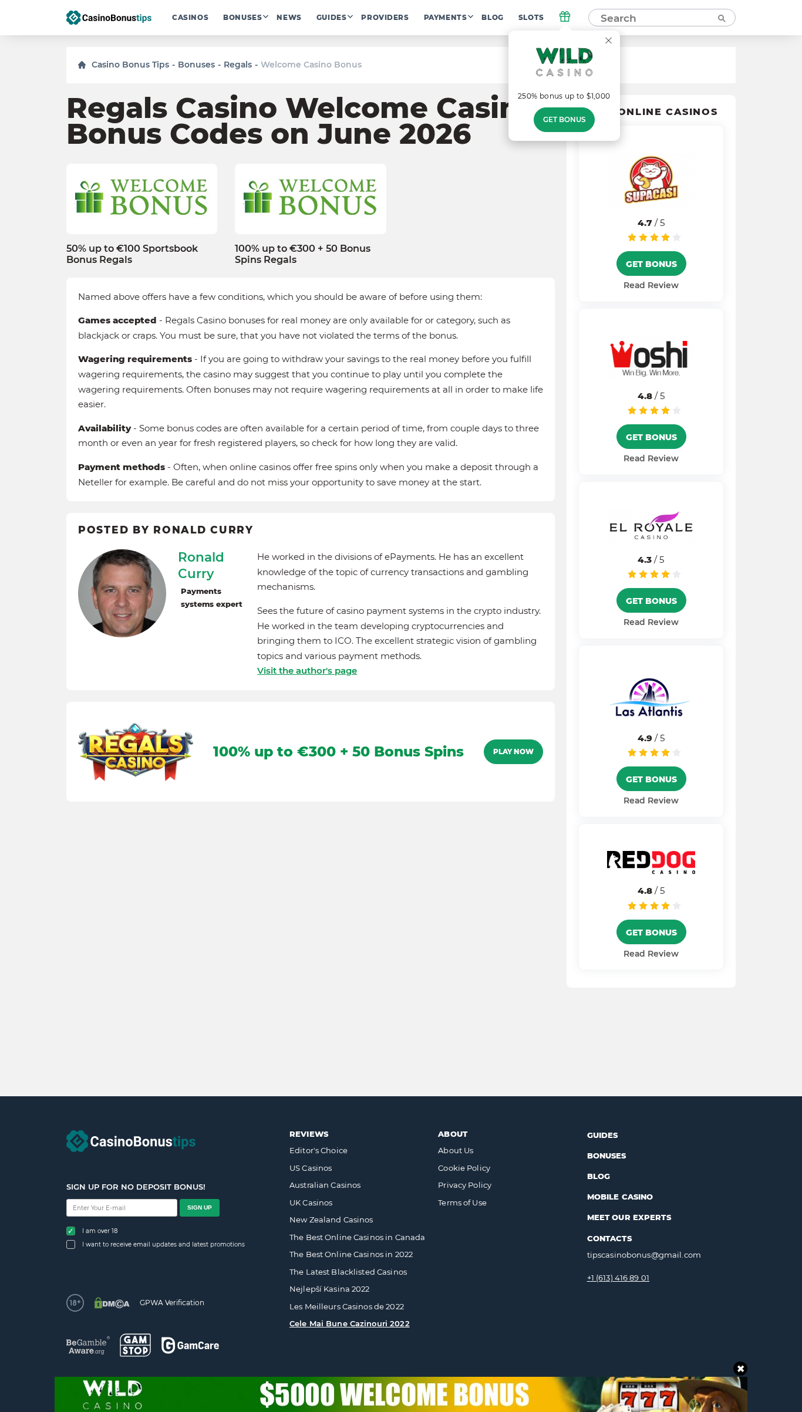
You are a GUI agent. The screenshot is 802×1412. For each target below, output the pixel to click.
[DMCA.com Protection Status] (112, 1303)
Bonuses (242, 17)
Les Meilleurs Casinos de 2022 (346, 1306)
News (289, 17)
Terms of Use (462, 1202)
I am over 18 (99, 1231)
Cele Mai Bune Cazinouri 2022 (349, 1323)
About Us (455, 1150)
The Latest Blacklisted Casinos (348, 1271)
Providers (385, 17)
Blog (492, 17)
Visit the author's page (307, 670)
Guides (331, 17)
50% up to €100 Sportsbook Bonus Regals (132, 254)
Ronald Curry (201, 565)
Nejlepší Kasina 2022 (329, 1288)
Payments (445, 17)
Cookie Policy (464, 1168)
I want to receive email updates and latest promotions (163, 1244)
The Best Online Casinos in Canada (357, 1237)
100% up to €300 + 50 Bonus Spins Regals (302, 254)
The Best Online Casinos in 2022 (351, 1254)
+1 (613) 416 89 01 (618, 1277)
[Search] (721, 17)
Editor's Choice (318, 1150)
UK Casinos (310, 1202)
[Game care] (190, 1345)
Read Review (651, 285)
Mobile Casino (620, 1196)
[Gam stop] (135, 1345)
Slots (531, 17)
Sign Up (199, 1207)
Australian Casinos (324, 1185)
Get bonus (564, 120)
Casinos (190, 17)
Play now (513, 752)
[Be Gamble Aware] (88, 1345)
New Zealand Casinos (331, 1219)
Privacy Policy (464, 1185)
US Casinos (310, 1168)
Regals (238, 64)
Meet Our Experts (629, 1217)
